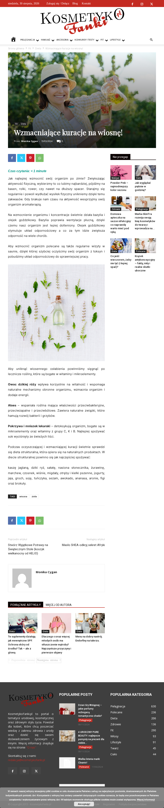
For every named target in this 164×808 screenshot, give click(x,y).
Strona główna (16, 48)
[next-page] (48, 660)
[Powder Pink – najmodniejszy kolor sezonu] (121, 172)
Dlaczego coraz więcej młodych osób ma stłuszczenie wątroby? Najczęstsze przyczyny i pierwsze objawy (56, 644)
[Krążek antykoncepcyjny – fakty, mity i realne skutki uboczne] (145, 245)
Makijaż (45, 39)
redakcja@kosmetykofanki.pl (26, 760)
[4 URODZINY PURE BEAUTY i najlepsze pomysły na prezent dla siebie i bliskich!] (67, 735)
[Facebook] (132, 3)
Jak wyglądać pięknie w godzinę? (143, 186)
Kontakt (86, 3)
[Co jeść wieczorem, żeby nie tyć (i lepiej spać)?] (121, 245)
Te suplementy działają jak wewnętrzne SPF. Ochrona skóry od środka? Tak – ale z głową (21, 644)
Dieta (38, 48)
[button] (151, 40)
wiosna (23, 496)
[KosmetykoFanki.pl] (82, 21)
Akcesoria (62, 39)
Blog (75, 3)
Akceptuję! (84, 804)
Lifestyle (115, 39)
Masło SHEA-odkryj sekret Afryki (83, 545)
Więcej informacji (146, 799)
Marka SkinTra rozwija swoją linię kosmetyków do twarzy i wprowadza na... (145, 221)
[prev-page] (21, 660)
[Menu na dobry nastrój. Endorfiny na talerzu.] (90, 623)
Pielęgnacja (27, 39)
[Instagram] (141, 3)
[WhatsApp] (40, 158)
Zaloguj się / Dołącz (57, 3)
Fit (102, 39)
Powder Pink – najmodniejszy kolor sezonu (119, 186)
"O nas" (31, 747)
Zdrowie (116, 209)
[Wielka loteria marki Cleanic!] (67, 762)
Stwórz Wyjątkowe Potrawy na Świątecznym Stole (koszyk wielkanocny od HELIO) (28, 549)
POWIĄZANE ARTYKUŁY (25, 604)
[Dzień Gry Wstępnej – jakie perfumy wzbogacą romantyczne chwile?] (67, 709)
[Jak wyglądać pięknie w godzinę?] (145, 172)
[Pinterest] (30, 158)
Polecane (140, 251)
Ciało (138, 178)
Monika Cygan (29, 141)
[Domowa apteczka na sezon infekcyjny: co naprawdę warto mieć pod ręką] (121, 203)
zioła (34, 496)
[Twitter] (151, 3)
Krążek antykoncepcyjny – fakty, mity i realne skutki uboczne (145, 263)
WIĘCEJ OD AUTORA (59, 604)
